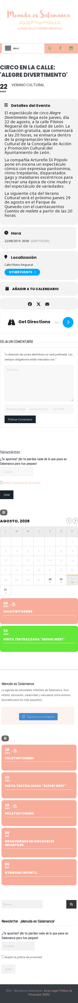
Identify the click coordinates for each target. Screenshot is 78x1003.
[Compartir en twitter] (38, 303)
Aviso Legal (51, 991)
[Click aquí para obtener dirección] (68, 322)
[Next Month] (75, 520)
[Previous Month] (69, 520)
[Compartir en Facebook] (30, 303)
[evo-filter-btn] (3, 512)
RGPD (46, 994)
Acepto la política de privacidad (22, 483)
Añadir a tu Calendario (35, 289)
